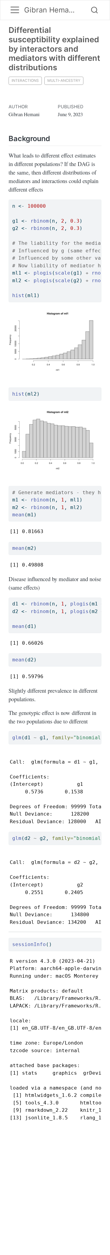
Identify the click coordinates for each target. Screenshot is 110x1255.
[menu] (14, 10)
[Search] (94, 10)
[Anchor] (55, 137)
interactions (25, 80)
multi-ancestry (63, 80)
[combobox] (95, 10)
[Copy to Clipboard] (98, 201)
